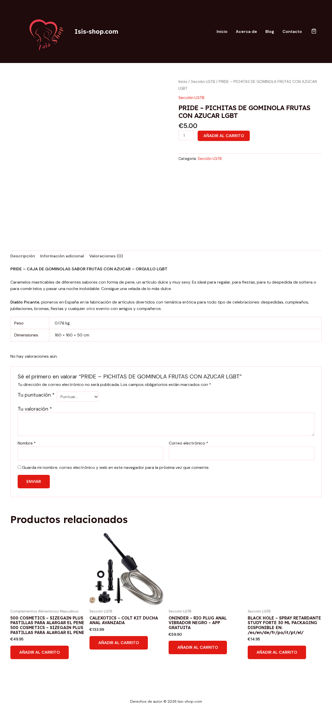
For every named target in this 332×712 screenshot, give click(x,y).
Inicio (222, 32)
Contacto (292, 32)
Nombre (27, 443)
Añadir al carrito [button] (39, 652)
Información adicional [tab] (62, 256)
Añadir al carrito (223, 135)
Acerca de (246, 32)
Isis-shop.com (96, 31)
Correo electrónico (188, 443)
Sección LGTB (203, 81)
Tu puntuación (36, 395)
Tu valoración (35, 409)
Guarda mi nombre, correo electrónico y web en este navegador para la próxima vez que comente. (115, 467)
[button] (313, 32)
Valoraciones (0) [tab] (106, 256)
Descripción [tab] (22, 256)
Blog (269, 32)
